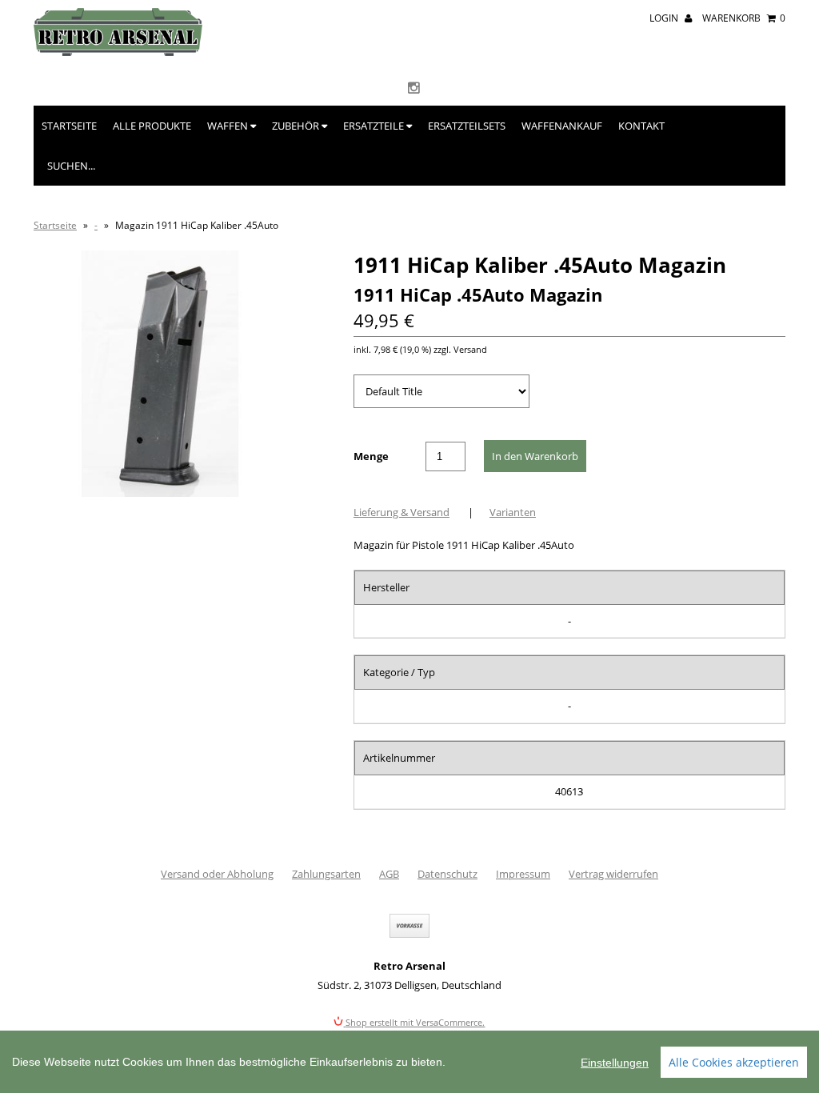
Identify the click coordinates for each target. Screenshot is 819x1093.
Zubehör (297, 125)
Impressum (523, 874)
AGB (389, 874)
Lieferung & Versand (401, 512)
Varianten (512, 512)
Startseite (69, 125)
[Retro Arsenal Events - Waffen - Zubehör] (118, 52)
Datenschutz (447, 874)
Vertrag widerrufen (613, 874)
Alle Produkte (152, 125)
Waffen (228, 125)
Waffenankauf (561, 125)
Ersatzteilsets (466, 125)
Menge (371, 456)
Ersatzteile (374, 125)
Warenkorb (743, 18)
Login (665, 18)
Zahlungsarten (326, 874)
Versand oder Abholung (217, 874)
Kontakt (641, 125)
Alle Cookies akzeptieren (734, 1062)
